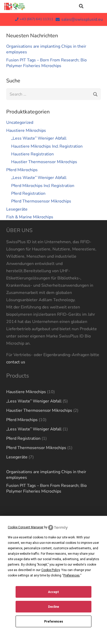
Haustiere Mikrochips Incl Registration (47, 146)
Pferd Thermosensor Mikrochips (41, 201)
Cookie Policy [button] (50, 570)
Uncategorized (19, 122)
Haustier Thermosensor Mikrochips (44, 162)
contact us (15, 362)
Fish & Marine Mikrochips (29, 217)
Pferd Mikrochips (22, 170)
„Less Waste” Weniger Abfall (38, 138)
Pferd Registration (28, 193)
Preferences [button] (71, 575)
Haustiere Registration (32, 154)
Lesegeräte (17, 209)
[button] (81, 6)
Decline (53, 607)
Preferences (53, 621)
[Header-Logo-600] (14, 6)
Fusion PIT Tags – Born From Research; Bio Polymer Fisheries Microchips (46, 63)
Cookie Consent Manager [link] (25, 527)
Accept (53, 592)
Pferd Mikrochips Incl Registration (42, 186)
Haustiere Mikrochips (26, 130)
